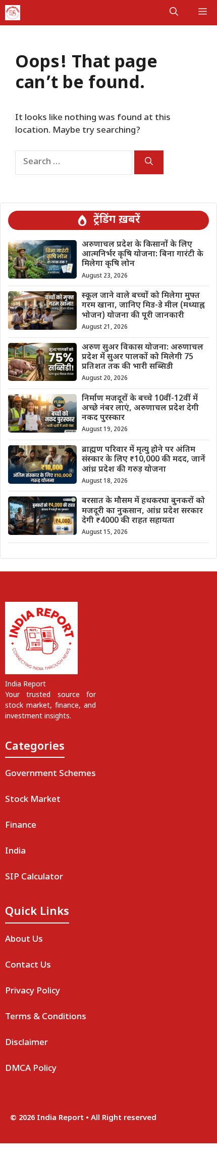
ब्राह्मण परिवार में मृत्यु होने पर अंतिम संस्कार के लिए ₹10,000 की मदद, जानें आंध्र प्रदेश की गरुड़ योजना (143, 460)
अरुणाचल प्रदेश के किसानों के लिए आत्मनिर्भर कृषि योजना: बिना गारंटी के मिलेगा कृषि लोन (142, 254)
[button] (173, 12)
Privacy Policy (32, 991)
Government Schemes (50, 774)
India (15, 851)
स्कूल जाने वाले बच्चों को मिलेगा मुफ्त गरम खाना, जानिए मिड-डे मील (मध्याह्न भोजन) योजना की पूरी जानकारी (143, 306)
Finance (20, 825)
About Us (24, 939)
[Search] (149, 162)
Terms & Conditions (45, 1017)
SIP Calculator (34, 877)
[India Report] (12, 12)
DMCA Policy (31, 1068)
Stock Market (33, 799)
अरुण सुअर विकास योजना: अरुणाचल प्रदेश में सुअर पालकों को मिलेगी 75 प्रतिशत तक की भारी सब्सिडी (142, 357)
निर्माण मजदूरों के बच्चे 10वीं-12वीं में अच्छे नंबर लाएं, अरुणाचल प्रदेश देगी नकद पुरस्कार (140, 408)
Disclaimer (26, 1043)
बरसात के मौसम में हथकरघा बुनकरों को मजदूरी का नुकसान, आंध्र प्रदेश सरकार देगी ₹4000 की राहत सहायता (143, 511)
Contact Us (28, 965)
